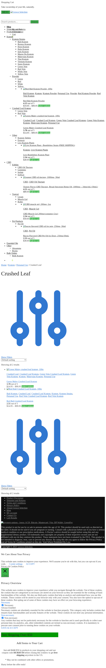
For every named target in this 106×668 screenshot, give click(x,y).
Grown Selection (25, 547)
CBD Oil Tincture (37, 182)
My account (12, 513)
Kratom (38, 93)
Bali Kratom (28, 93)
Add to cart (34, 160)
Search (34, 22)
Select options (44, 106)
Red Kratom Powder (87, 93)
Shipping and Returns (16, 500)
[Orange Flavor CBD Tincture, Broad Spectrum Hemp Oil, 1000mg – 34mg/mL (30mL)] (41, 177)
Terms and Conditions (16, 503)
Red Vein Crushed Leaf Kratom (33, 396)
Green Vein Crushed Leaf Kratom (71, 120)
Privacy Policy (13, 505)
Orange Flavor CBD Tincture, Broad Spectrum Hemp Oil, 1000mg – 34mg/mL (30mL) (60, 187)
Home (3, 265)
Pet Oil (32, 231)
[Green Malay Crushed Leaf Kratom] (41, 116)
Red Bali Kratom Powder (34, 101)
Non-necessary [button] (7, 615)
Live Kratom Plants (39, 150)
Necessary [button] (5, 602)
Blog (9, 510)
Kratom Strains (65, 393)
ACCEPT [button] (30, 564)
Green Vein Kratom (95, 120)
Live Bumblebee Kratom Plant (36, 155)
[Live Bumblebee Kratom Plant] (49, 145)
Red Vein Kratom (55, 396)
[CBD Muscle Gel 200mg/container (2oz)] (37, 204)
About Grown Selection (17, 508)
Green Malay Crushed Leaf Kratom (38, 128)
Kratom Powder (50, 93)
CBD (25, 182)
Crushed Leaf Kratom (45, 120)
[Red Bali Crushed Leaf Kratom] (24, 389)
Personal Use (63, 93)
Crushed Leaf (29, 120)
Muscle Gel (34, 209)
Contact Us (11, 515)
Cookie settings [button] (15, 564)
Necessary (8, 605)
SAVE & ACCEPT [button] (9, 628)
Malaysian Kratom (39, 123)
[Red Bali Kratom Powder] (37, 89)
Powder (73, 93)
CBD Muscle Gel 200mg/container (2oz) (40, 214)
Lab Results (12, 518)
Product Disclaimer (15, 498)
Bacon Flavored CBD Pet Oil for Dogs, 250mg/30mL (46, 236)
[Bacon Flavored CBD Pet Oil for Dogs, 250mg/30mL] (44, 226)
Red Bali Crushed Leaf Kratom (20, 401)
